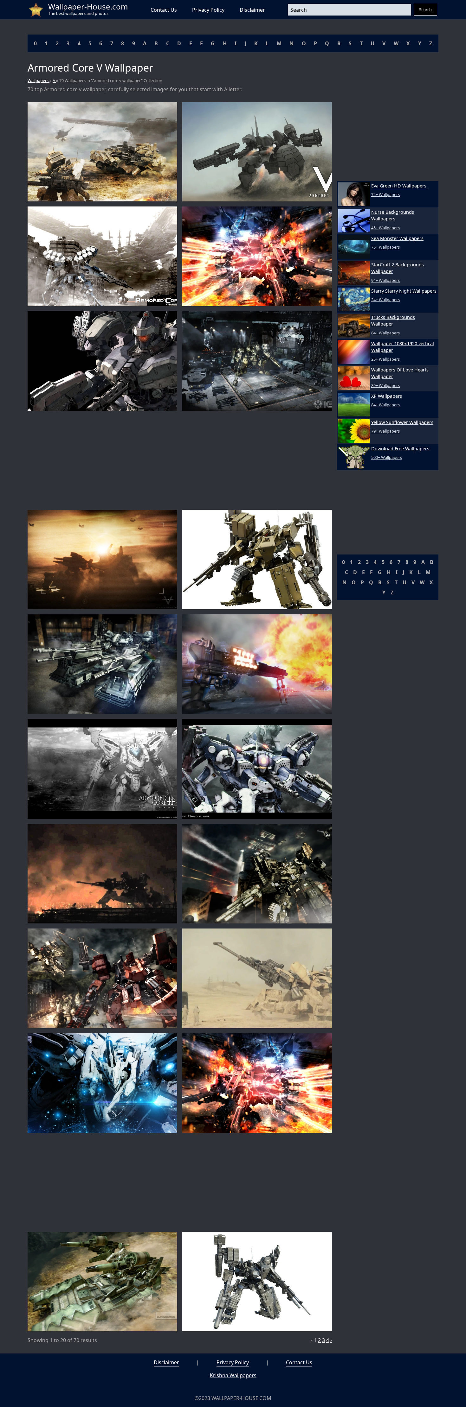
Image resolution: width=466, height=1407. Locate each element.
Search (425, 9)
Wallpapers (38, 80)
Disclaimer (252, 9)
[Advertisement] (180, 460)
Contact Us (164, 9)
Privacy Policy (208, 9)
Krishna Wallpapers (233, 1375)
